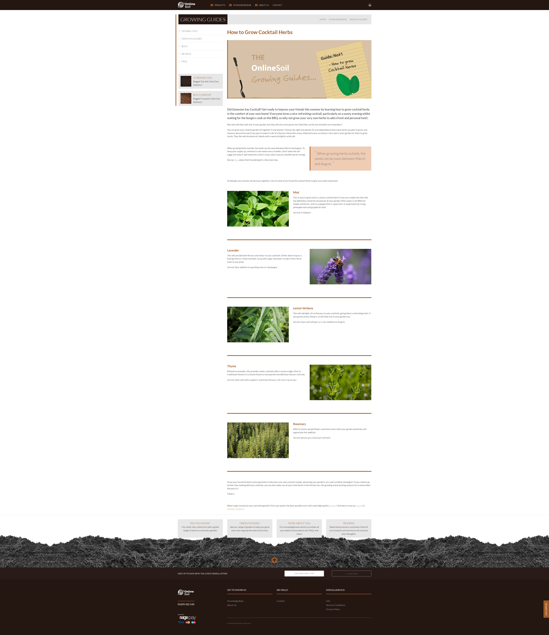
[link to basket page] (370, 4)
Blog (185, 46)
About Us (264, 5)
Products (220, 5)
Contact (277, 5)
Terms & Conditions (335, 605)
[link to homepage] (188, 5)
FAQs (184, 61)
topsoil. (332, 505)
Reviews (186, 53)
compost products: (235, 508)
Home (323, 19)
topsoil (359, 505)
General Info (190, 31)
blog (237, 160)
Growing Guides (358, 19)
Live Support (546, 609)
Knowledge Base (242, 5)
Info (328, 601)
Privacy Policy (333, 609)
